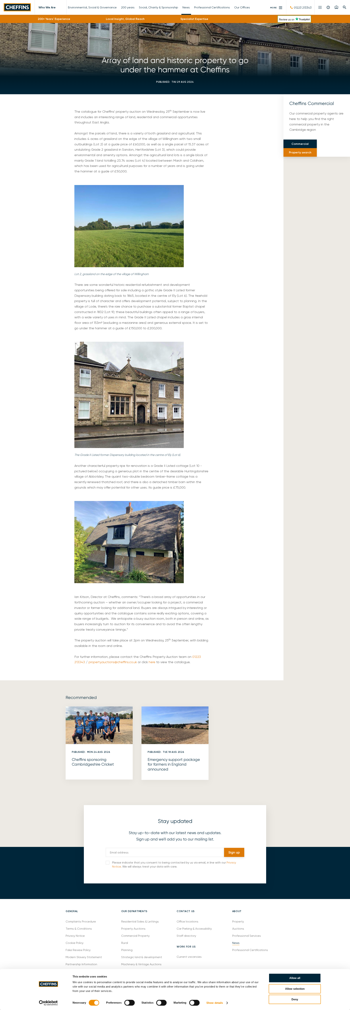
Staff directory (186, 935)
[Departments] (320, 7)
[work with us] (336, 7)
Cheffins (17, 7)
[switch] (129, 1003)
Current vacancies (189, 956)
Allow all (294, 977)
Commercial (300, 144)
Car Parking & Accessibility (194, 928)
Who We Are (47, 7)
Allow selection (295, 988)
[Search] (344, 7)
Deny (294, 999)
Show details (214, 1002)
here (151, 662)
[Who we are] (328, 7)
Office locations (188, 921)
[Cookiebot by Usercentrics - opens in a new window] (48, 1003)
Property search (300, 152)
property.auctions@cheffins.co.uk (113, 662)
